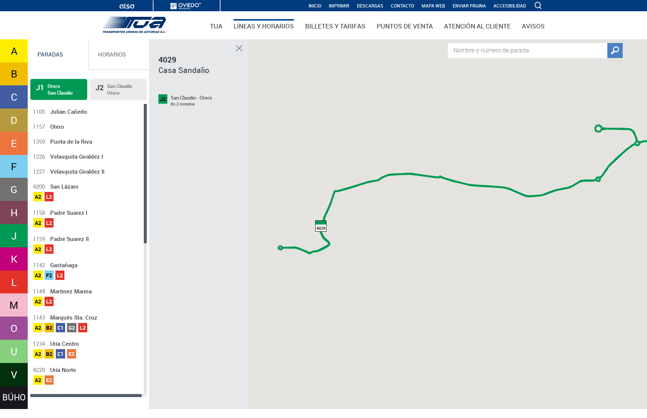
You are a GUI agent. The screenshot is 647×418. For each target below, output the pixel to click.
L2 (49, 196)
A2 (38, 196)
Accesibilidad (509, 6)
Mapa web (433, 6)
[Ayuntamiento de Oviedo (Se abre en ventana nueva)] (185, 6)
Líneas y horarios (264, 26)
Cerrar (239, 48)
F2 (49, 275)
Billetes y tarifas (335, 26)
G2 (72, 327)
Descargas (370, 6)
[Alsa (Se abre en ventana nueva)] (126, 6)
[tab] (58, 54)
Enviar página (469, 6)
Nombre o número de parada (491, 50)
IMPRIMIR (339, 6)
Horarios (112, 54)
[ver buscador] (539, 5)
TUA (216, 26)
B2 (49, 327)
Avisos (533, 26)
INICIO (315, 6)
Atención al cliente (477, 26)
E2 (72, 353)
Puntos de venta (405, 26)
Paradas (50, 54)
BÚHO (14, 397)
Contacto (402, 6)
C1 (60, 327)
